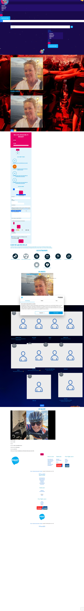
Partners (66, 462)
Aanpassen (41, 312)
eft (22, 230)
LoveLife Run (49, 462)
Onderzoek (57, 459)
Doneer (42, 495)
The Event (49, 30)
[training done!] (18, 425)
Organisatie (66, 460)
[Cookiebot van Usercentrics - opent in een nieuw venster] (58, 297)
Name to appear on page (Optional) (16, 218)
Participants (3, 5)
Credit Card (27, 230)
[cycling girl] (34, 425)
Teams (2, 10)
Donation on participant (5, 18)
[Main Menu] (0, 48)
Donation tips (4, 8)
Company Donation (21, 195)
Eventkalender (50, 465)
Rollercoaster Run (50, 461)
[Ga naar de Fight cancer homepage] (15, 460)
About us (1, 12)
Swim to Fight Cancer (50, 460)
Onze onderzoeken (58, 460)
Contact (1, 13)
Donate (12, 130)
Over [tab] (56, 300)
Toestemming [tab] (27, 300)
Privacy (31, 471)
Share (15, 130)
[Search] (72, 27)
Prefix (12, 199)
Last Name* (13, 200)
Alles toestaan (56, 312)
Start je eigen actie (50, 459)
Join (1, 15)
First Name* (13, 196)
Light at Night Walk (50, 464)
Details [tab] (42, 300)
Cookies (41, 471)
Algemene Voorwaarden (36, 471)
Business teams (4, 7)
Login (1, 21)
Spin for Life (49, 463)
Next (18, 226)
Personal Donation (21, 194)
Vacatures (66, 461)
